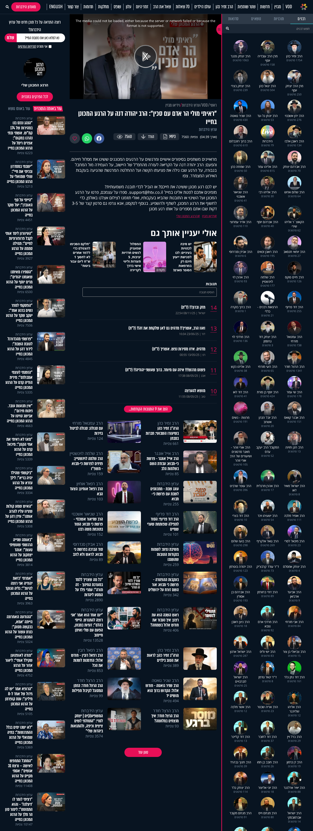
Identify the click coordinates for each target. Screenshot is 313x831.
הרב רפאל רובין (90, 650)
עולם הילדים (202, 7)
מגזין (277, 7)
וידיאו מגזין (172, 105)
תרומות (88, 7)
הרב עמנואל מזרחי (87, 423)
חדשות (264, 7)
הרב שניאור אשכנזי (87, 514)
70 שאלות (182, 7)
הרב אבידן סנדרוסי (88, 544)
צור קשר (73, 7)
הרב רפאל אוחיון (90, 483)
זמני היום (142, 7)
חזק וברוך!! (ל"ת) (193, 307)
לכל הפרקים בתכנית (35, 97)
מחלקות (103, 7)
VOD (289, 7)
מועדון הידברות (26, 7)
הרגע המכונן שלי (187, 216)
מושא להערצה (195, 391)
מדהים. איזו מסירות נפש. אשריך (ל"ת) (178, 349)
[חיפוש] (227, 28)
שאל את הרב (162, 7)
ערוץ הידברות (191, 105)
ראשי (213, 105)
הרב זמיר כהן (224, 7)
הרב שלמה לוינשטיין (86, 453)
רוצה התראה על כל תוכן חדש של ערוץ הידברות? (35, 26)
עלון (128, 7)
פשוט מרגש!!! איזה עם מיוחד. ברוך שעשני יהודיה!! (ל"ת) (165, 370)
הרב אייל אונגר (166, 453)
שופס (117, 7)
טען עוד (143, 752)
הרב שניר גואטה (165, 680)
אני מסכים (32, 46)
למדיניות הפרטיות (27, 46)
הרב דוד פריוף (167, 514)
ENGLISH (56, 7)
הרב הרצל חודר (90, 680)
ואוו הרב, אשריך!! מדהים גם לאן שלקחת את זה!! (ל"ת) (166, 328)
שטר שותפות (246, 7)
